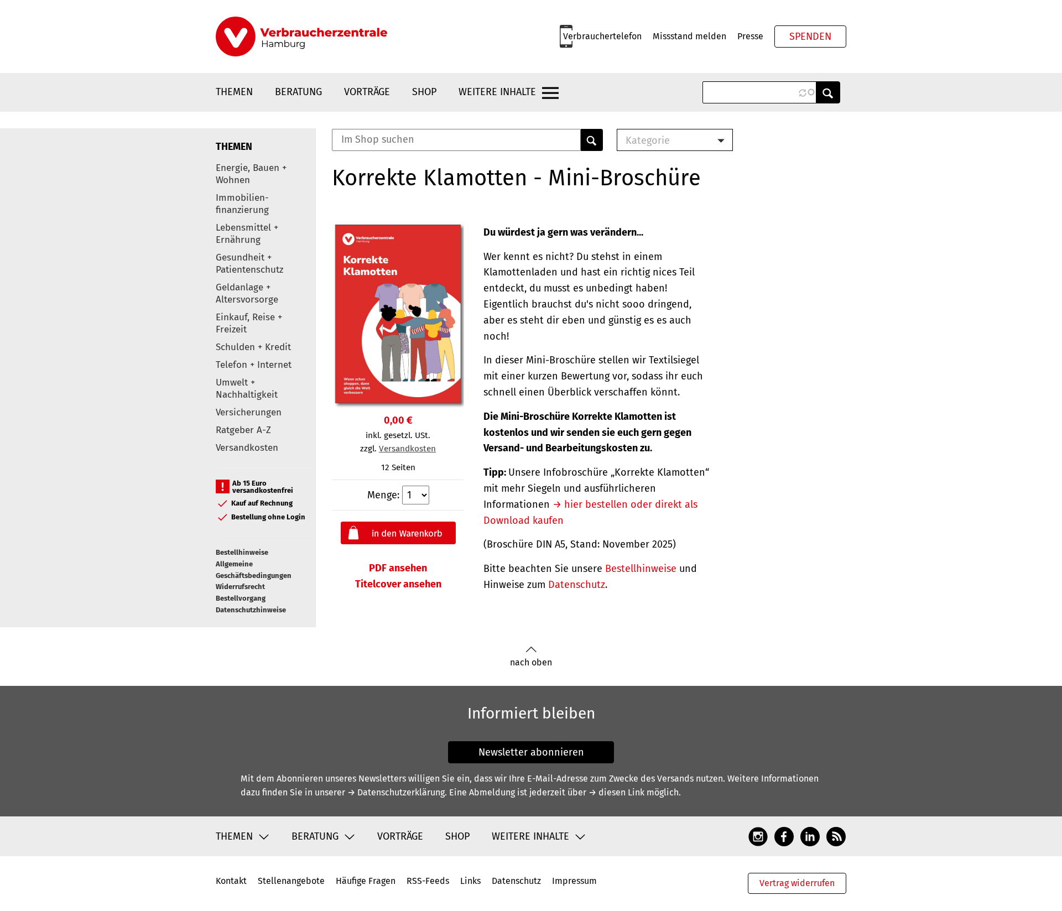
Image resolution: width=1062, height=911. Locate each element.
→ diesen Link (616, 792)
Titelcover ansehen (398, 584)
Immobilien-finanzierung (242, 204)
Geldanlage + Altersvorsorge (247, 293)
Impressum (574, 881)
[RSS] (836, 836)
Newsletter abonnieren (531, 752)
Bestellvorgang (241, 598)
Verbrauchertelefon (602, 36)
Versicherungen (249, 412)
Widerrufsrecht (240, 586)
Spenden (810, 36)
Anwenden (828, 92)
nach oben (531, 662)
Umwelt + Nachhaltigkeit (247, 388)
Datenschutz (576, 585)
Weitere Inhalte (497, 92)
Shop (424, 92)
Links (470, 881)
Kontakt (231, 881)
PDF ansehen (398, 568)
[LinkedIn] (810, 836)
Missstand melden (689, 36)
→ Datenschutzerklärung (396, 792)
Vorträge (367, 92)
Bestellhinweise (242, 552)
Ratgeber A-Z (243, 430)
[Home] (301, 36)
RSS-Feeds (428, 881)
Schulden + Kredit (253, 347)
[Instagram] (758, 836)
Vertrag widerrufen (797, 883)
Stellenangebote (291, 881)
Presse (750, 36)
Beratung (298, 92)
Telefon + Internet (253, 365)
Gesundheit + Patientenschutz (249, 263)
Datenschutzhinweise (251, 610)
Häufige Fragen (365, 881)
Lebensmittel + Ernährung (247, 234)
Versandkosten (247, 448)
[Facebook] (784, 836)
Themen (234, 92)
